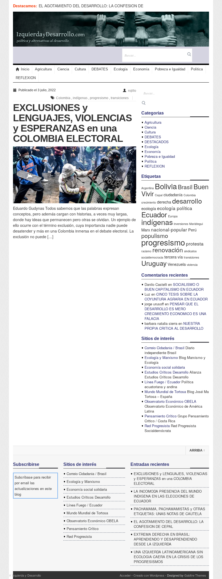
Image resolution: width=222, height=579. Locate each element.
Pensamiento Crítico (161, 415)
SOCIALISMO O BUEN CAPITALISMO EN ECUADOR (174, 287)
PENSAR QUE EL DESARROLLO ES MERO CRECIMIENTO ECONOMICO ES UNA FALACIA (175, 311)
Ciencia (63, 69)
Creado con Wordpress (148, 575)
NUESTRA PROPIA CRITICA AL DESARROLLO (174, 326)
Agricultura (43, 69)
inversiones (181, 224)
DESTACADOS (157, 141)
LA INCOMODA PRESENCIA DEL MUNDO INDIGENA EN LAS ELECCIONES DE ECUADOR (168, 496)
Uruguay (153, 263)
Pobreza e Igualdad (170, 69)
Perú (192, 230)
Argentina (147, 188)
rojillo (132, 91)
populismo (154, 235)
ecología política (174, 208)
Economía (141, 69)
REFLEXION (26, 78)
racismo (146, 251)
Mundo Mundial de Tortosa (165, 391)
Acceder (125, 575)
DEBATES (100, 69)
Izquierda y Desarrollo (25, 575)
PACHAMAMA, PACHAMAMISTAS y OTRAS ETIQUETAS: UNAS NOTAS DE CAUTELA (169, 511)
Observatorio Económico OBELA (170, 401)
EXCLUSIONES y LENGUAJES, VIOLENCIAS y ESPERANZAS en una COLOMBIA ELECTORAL (72, 123)
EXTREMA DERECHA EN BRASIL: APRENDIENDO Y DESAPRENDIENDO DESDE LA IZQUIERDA (165, 539)
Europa (173, 216)
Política (197, 69)
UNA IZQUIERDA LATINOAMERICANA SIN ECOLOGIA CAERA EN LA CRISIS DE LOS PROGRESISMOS (168, 556)
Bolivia (166, 186)
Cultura (80, 69)
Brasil (185, 187)
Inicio (25, 69)
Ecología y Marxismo (161, 357)
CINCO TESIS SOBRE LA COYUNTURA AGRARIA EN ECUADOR (176, 297)
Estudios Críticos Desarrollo (166, 372)
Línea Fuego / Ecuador (162, 381)
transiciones (120, 98)
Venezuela (177, 264)
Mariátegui (196, 224)
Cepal (158, 195)
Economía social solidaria (165, 367)
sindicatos (190, 251)
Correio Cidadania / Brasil (164, 347)
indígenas (80, 98)
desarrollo (187, 200)
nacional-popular (169, 229)
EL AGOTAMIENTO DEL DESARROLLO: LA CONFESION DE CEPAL (169, 524)
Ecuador (154, 214)
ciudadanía (173, 194)
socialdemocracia (152, 257)
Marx (145, 230)
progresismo (99, 98)
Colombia (63, 98)
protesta (195, 243)
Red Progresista (157, 425)
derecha (164, 202)
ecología (148, 208)
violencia (192, 265)
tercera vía (173, 257)
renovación (167, 249)
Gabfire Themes (195, 575)
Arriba (197, 450)
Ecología (121, 69)
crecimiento (148, 202)
